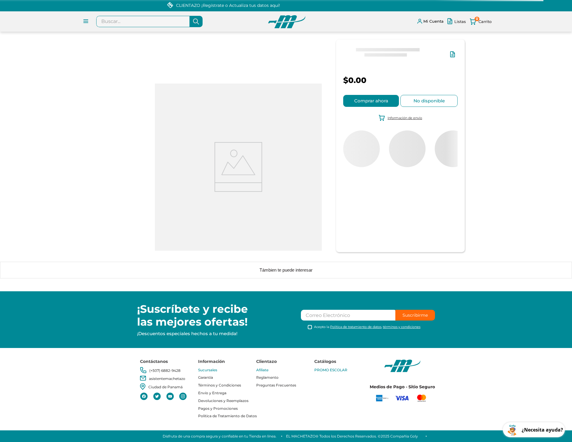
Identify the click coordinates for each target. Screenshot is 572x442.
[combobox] (149, 21)
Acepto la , (367, 327)
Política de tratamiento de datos (355, 327)
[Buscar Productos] (196, 21)
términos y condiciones (401, 327)
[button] (453, 57)
